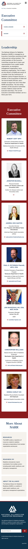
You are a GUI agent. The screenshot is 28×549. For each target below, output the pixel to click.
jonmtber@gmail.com (15, 320)
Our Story (3, 8)
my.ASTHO (24, 543)
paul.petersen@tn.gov (15, 281)
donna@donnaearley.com (15, 402)
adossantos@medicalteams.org (15, 237)
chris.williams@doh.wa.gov (14, 365)
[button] (24, 531)
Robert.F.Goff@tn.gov (15, 151)
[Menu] (26, 3)
